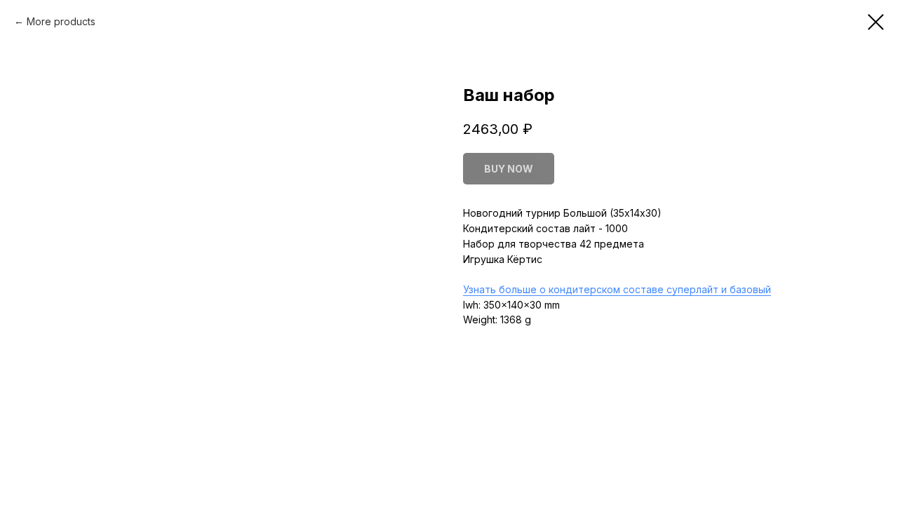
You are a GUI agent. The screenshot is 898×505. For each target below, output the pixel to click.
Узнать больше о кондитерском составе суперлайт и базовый (617, 289)
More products (61, 21)
